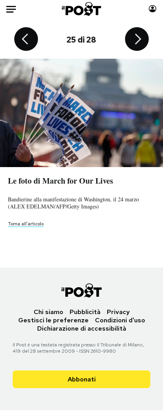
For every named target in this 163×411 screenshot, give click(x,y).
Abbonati (82, 379)
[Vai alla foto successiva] (137, 39)
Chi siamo (48, 312)
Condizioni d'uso (120, 320)
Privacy (118, 312)
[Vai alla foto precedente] (26, 39)
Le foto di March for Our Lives (60, 180)
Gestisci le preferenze (53, 320)
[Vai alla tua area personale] (152, 9)
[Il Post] (81, 9)
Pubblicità (85, 312)
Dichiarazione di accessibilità (81, 328)
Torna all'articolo (26, 224)
